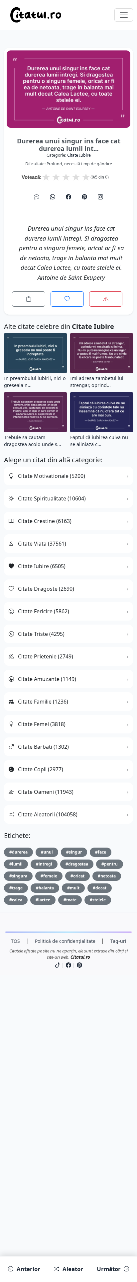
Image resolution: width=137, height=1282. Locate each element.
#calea (15, 900)
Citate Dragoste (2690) (46, 588)
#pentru (109, 864)
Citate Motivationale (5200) (51, 476)
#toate (70, 900)
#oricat (77, 876)
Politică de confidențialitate (65, 941)
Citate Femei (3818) (42, 724)
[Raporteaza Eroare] (105, 299)
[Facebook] (68, 196)
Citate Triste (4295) (41, 634)
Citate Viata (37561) (42, 543)
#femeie (49, 876)
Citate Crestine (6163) (44, 521)
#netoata (107, 876)
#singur (74, 852)
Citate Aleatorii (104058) (47, 814)
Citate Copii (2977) (40, 769)
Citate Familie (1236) (43, 701)
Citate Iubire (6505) (42, 566)
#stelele (98, 900)
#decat (99, 888)
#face (100, 852)
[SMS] (36, 196)
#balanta (45, 888)
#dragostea (77, 864)
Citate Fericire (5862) (43, 611)
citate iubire (79, 155)
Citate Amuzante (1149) (47, 679)
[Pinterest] (84, 196)
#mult (73, 888)
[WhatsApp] (52, 196)
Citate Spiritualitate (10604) (52, 498)
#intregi (44, 864)
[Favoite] (67, 299)
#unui (47, 852)
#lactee (43, 900)
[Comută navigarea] (123, 15)
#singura (18, 876)
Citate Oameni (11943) (45, 791)
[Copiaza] (28, 299)
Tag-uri (118, 941)
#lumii (16, 864)
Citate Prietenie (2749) (45, 656)
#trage (16, 888)
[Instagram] (100, 196)
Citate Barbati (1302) (43, 746)
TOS (15, 941)
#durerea (18, 852)
